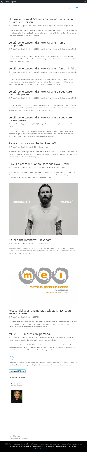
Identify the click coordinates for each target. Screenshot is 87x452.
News (40, 26)
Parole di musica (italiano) (19, 438)
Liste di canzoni (65, 49)
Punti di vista (42, 340)
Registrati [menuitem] (14, 2)
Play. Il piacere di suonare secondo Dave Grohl (39, 164)
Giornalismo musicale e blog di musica (52, 338)
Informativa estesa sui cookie (45, 449)
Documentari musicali (47, 168)
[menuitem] (2, 1)
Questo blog (43, 147)
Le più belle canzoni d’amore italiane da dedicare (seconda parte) (40, 93)
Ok (33, 449)
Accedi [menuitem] (6, 2)
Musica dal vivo (26, 340)
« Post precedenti (15, 357)
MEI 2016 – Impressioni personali (30, 334)
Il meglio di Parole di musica (49, 49)
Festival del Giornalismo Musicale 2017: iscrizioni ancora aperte (40, 312)
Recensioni (59, 26)
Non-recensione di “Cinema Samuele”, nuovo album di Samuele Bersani (42, 20)
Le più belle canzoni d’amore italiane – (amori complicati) (38, 44)
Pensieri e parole (49, 26)
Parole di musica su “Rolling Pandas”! (32, 143)
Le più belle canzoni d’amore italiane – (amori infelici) (43, 68)
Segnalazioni (68, 26)
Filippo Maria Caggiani (19, 26)
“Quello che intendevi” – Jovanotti (30, 240)
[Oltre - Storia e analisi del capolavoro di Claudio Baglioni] (17, 405)
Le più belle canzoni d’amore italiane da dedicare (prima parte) (40, 118)
